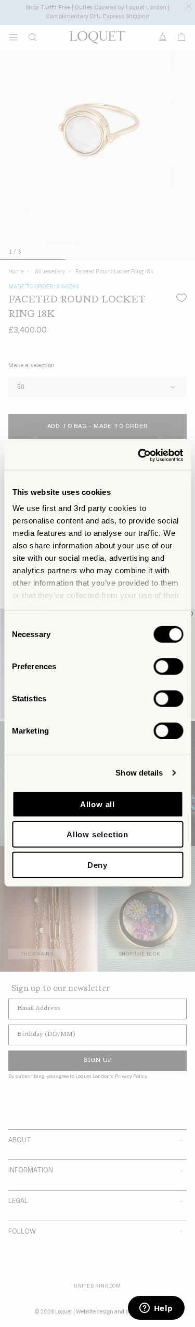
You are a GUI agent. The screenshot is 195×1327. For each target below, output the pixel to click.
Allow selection (97, 834)
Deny (97, 864)
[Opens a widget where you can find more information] (156, 1309)
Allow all (97, 803)
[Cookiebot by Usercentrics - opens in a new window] (139, 455)
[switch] (168, 666)
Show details (139, 772)
